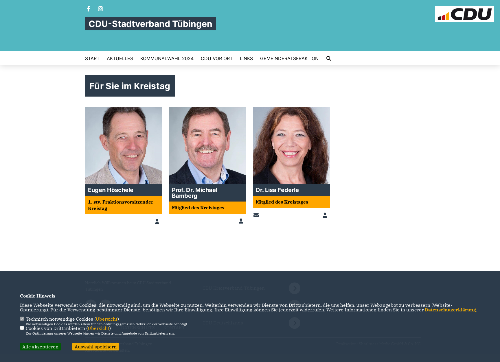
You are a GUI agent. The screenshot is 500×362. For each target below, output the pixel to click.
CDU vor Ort (217, 58)
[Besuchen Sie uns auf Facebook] (88, 9)
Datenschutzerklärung (450, 310)
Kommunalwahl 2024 (167, 58)
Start (92, 58)
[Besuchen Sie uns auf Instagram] (100, 9)
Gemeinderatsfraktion (289, 58)
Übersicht (106, 319)
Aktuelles (120, 58)
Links (246, 58)
